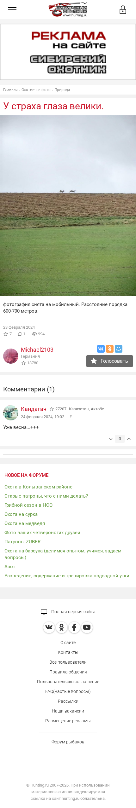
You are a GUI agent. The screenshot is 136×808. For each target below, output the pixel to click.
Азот (9, 566)
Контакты (68, 652)
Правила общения (68, 671)
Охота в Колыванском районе (38, 487)
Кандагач (33, 409)
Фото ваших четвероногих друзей (42, 532)
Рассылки (68, 701)
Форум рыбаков (68, 741)
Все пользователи (68, 662)
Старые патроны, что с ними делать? (46, 496)
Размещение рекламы (68, 720)
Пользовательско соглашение (68, 681)
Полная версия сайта (73, 611)
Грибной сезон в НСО (28, 505)
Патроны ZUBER (22, 542)
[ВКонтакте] (101, 349)
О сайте (68, 642)
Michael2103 (37, 349)
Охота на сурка (21, 514)
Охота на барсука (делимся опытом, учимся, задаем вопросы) (62, 554)
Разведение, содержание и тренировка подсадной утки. (67, 576)
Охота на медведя (24, 523)
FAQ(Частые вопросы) (68, 691)
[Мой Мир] (118, 349)
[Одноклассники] (110, 349)
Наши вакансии (68, 710)
